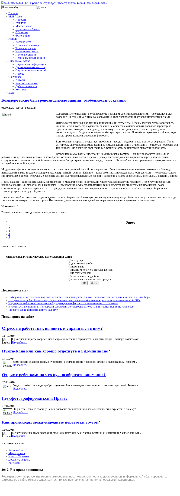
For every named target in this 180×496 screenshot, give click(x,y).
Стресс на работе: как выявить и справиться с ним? (52, 328)
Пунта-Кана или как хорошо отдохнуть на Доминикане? (56, 351)
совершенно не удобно (85, 276)
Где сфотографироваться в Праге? (35, 398)
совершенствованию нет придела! (91, 279)
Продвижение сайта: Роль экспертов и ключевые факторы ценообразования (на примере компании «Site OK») (74, 300)
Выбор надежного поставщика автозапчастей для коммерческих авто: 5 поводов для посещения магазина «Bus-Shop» (79, 297)
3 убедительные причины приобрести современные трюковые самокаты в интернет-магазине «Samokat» (71, 306)
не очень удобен (81, 272)
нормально (77, 266)
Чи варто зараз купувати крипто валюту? (33, 309)
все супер (77, 260)
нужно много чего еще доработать (91, 269)
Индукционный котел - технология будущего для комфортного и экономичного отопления (63, 303)
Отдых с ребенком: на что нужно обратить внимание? (54, 374)
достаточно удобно (82, 263)
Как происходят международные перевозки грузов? (51, 422)
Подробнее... (19, 342)
